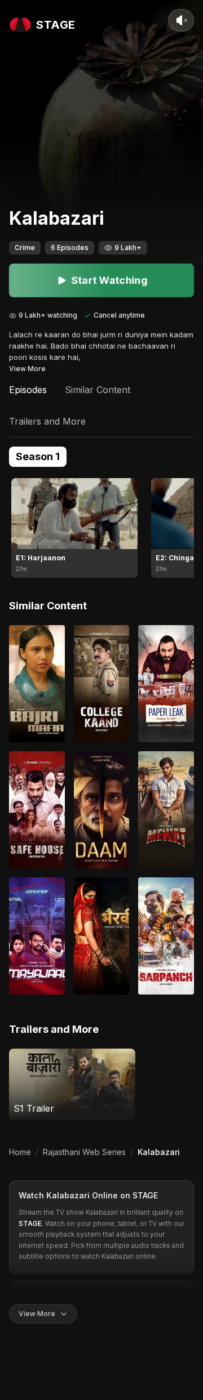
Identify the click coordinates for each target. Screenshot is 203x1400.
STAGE (145, 1195)
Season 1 (38, 456)
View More (27, 368)
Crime (25, 247)
